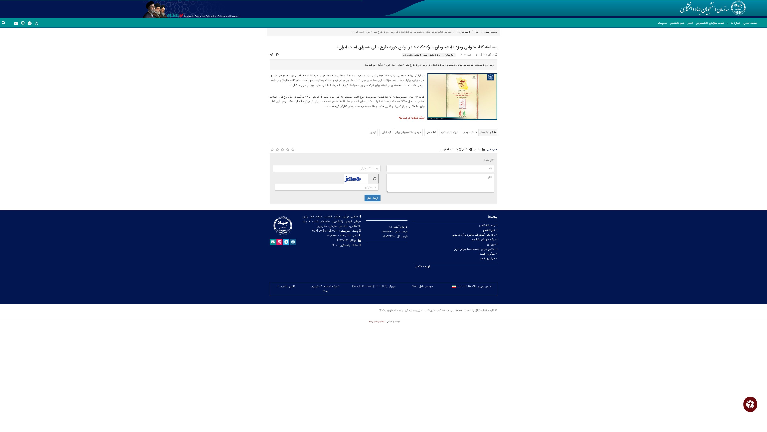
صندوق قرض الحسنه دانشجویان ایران (475, 249)
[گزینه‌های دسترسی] (750, 404)
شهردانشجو (489, 230)
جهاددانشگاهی (487, 225)
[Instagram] (36, 23)
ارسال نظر (372, 198)
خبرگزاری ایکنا (488, 258)
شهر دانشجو (677, 23)
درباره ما (735, 23)
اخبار (690, 23)
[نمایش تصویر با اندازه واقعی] (462, 96)
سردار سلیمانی (469, 132)
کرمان (373, 132)
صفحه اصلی (750, 23)
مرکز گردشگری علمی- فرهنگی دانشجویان (421, 55)
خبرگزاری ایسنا (488, 254)
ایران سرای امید (449, 132)
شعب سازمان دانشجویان (710, 23)
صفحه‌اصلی (490, 32)
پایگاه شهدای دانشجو (484, 239)
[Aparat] (23, 23)
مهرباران (491, 244)
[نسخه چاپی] (277, 55)
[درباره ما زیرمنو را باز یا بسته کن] (727, 23)
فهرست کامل (422, 266)
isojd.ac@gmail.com (325, 231)
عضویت (662, 23)
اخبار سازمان (463, 32)
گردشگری (386, 132)
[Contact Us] (16, 23)
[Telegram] (30, 23)
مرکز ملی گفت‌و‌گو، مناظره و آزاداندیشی (474, 235)
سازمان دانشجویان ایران (408, 132)
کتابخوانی (431, 132)
